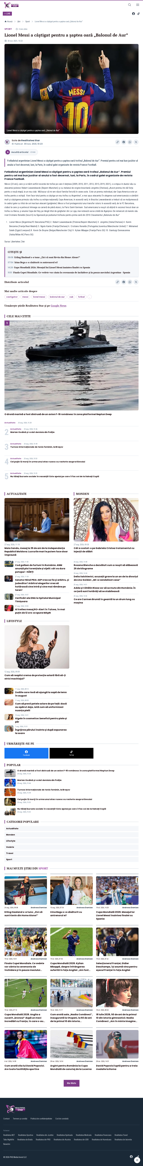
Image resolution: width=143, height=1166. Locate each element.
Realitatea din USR (81, 1139)
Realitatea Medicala (83, 1135)
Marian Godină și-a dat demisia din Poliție (32, 432)
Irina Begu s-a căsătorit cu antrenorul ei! (36, 262)
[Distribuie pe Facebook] (123, 142)
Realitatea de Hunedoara (101, 1139)
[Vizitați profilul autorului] (7, 142)
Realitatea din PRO (43, 1139)
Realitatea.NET (9, 1135)
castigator (12, 296)
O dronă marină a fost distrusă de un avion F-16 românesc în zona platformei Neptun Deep (58, 414)
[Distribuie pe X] (136, 142)
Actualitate (9, 423)
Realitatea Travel (121, 1135)
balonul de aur (57, 296)
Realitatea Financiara (103, 1135)
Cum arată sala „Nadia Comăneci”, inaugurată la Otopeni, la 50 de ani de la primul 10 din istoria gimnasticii (71, 1019)
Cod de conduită (61, 1119)
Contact (6, 1119)
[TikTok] (138, 13)
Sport (27, 21)
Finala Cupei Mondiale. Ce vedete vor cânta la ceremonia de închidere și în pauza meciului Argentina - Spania (71, 272)
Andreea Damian (39, 907)
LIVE (8, 14)
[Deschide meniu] (138, 5)
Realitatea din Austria (62, 1139)
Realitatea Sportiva (25, 1135)
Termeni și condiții (20, 1119)
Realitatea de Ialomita (123, 1139)
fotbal (81, 296)
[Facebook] (133, 13)
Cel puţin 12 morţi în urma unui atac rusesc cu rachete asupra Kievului (47, 461)
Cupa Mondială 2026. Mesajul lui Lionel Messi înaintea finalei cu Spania (52, 267)
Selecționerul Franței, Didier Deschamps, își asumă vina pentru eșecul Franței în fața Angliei (116, 967)
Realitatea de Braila (25, 1139)
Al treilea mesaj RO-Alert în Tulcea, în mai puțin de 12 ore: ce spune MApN (40, 611)
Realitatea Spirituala (65, 1135)
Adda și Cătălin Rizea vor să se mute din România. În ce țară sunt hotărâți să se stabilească (105, 589)
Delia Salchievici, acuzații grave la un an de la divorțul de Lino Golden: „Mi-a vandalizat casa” (106, 578)
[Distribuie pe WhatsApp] (129, 142)
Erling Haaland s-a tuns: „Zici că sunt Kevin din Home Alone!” (47, 257)
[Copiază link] (117, 142)
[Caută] (129, 5)
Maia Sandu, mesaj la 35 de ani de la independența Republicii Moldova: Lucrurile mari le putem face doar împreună (36, 552)
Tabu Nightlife (8, 1139)
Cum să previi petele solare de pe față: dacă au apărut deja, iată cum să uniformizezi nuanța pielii (41, 707)
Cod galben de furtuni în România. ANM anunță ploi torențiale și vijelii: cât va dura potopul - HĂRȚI (40, 569)
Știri (18, 21)
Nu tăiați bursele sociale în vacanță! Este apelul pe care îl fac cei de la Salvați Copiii (54, 476)
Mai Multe (71, 1083)
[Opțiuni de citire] (137, 1160)
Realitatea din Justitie (44, 1135)
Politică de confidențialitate (41, 1119)
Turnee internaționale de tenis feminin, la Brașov (36, 447)
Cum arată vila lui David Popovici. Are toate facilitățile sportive (24, 1067)
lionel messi (39, 296)
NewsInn (6, 1144)
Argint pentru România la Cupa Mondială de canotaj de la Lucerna (71, 1067)
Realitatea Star (30, 140)
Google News (58, 305)
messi (25, 296)
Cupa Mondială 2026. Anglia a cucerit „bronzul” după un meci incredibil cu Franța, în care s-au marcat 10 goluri (23, 1019)
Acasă (9, 21)
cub (71, 296)
